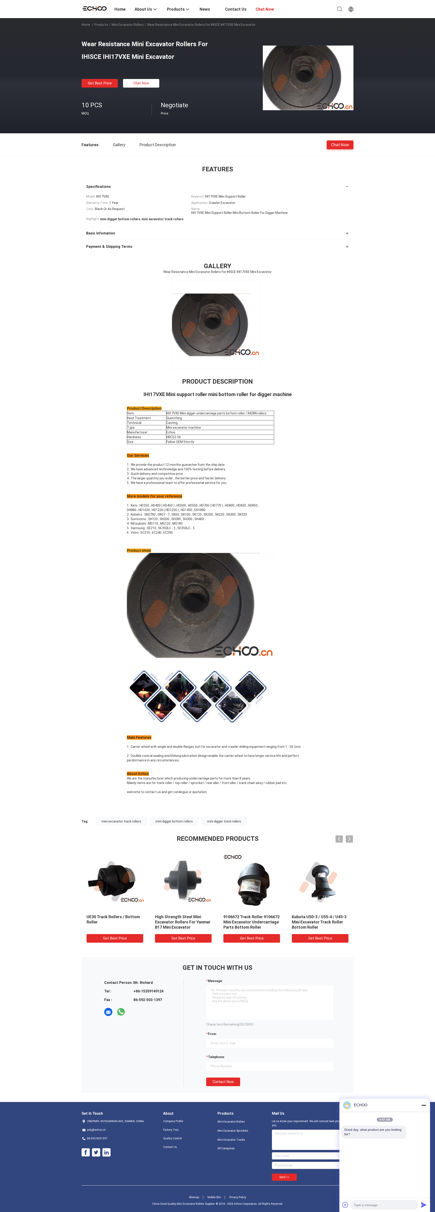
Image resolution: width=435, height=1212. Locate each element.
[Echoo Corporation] (95, 8)
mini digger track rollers (224, 821)
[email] (108, 1012)
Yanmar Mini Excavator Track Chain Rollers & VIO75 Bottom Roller (320, 922)
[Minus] (423, 1105)
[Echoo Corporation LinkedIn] (106, 1152)
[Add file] (345, 1205)
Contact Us (170, 1147)
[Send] (423, 1205)
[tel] (134, 1012)
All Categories (226, 1148)
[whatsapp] (121, 1012)
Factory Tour (171, 1129)
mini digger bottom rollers (174, 821)
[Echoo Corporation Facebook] (86, 1152)
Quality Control (172, 1138)
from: (212, 1034)
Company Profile (173, 1121)
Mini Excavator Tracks (231, 1139)
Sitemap (194, 1197)
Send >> (284, 1177)
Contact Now (223, 1082)
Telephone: (216, 1057)
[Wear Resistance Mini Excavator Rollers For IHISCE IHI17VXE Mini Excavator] (308, 77)
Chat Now (141, 83)
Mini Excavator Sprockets (233, 1130)
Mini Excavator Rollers (128, 24)
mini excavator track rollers (121, 821)
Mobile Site (214, 1197)
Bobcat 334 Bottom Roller (111, 916)
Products (101, 24)
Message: (215, 981)
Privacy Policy (237, 1197)
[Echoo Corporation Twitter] (96, 1152)
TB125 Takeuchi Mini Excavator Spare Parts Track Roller (250, 922)
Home (86, 24)
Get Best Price (100, 83)
